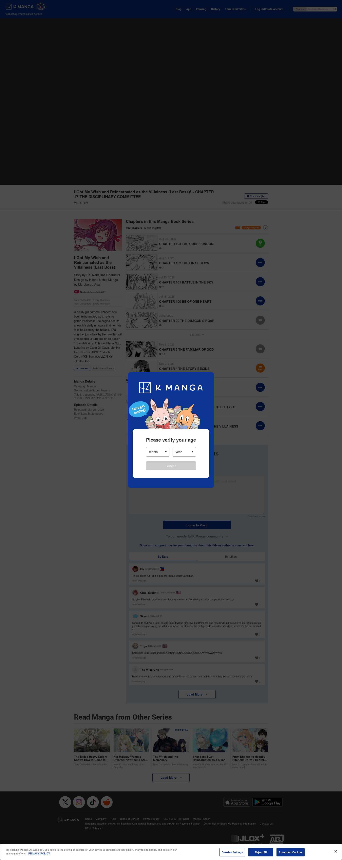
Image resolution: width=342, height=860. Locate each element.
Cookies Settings (232, 852)
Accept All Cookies (290, 852)
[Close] (335, 851)
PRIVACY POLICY (39, 853)
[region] (171, 852)
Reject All (261, 852)
